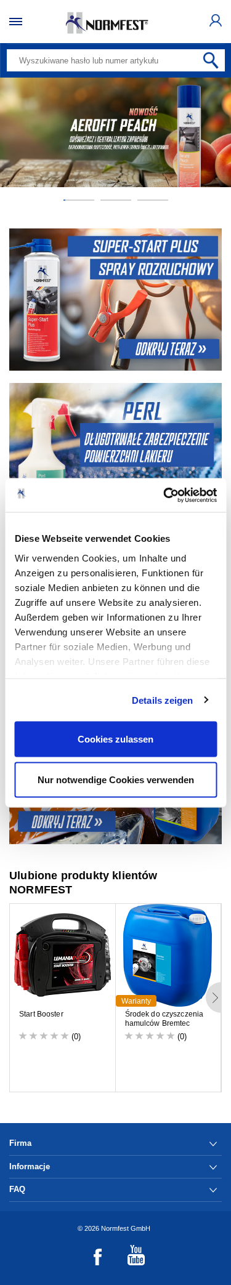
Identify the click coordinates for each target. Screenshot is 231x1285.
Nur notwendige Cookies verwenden (116, 779)
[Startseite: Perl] (115, 454)
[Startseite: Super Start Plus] (115, 299)
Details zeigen (162, 700)
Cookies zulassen (115, 739)
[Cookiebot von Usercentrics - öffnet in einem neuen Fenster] (164, 495)
